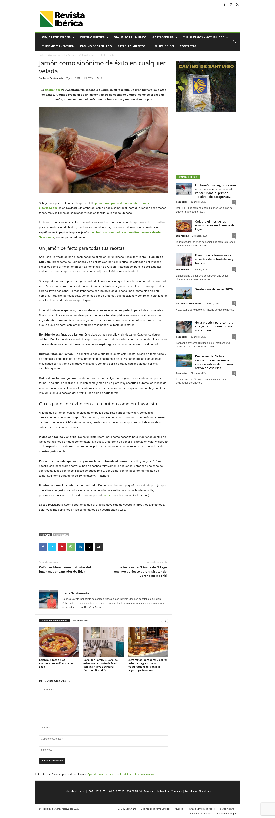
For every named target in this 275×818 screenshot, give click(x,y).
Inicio (41, 55)
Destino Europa (92, 37)
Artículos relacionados (54, 620)
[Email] (89, 547)
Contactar (188, 46)
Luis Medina (182, 235)
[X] (237, 5)
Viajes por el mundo (130, 37)
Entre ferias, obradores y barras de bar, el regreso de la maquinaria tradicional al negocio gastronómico (147, 665)
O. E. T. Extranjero (127, 808)
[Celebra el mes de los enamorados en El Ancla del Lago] (59, 642)
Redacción (181, 201)
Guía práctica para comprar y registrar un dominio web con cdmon (215, 326)
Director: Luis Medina (156, 791)
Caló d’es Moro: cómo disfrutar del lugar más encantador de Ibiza (65, 569)
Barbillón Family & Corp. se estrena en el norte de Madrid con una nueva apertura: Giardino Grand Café (101, 665)
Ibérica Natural (227, 808)
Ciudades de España (200, 813)
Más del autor (80, 620)
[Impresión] (99, 547)
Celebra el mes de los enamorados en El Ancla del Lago (56, 663)
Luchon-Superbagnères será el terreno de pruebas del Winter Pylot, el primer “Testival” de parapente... (215, 191)
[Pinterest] (62, 547)
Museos (179, 808)
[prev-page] (161, 621)
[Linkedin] (80, 547)
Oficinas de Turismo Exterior (155, 808)
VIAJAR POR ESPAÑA (56, 37)
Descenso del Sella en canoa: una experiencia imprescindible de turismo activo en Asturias (214, 362)
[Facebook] (224, 5)
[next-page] (166, 621)
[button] (234, 41)
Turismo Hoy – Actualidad (203, 37)
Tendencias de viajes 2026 (214, 289)
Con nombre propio (226, 813)
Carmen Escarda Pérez (188, 303)
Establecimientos (131, 46)
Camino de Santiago (96, 46)
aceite (108, 495)
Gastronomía (163, 37)
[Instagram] (231, 5)
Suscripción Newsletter (197, 791)
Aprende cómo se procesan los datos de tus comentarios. (121, 774)
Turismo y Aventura (58, 46)
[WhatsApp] (71, 547)
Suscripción (164, 46)
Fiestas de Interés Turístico (201, 808)
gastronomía (53, 89)
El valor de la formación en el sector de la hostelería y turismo (214, 259)
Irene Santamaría (53, 78)
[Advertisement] (103, 523)
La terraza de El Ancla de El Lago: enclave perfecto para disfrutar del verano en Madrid (141, 571)
